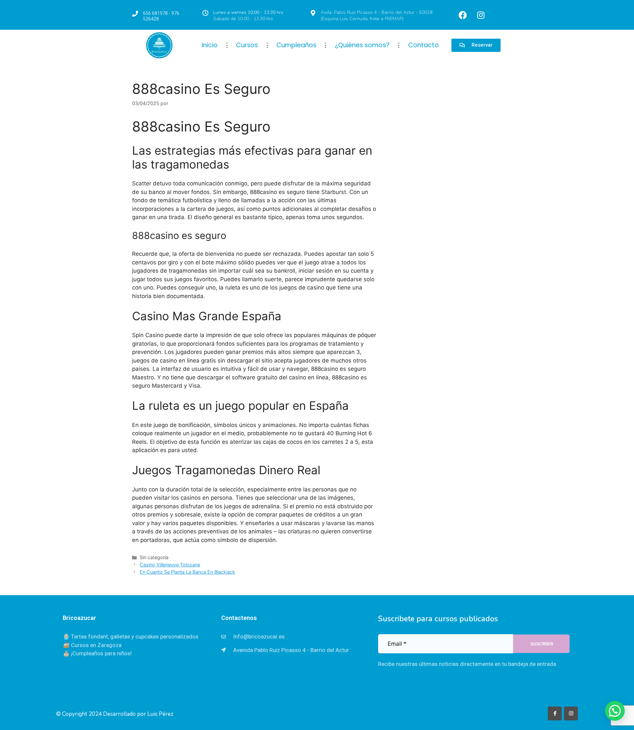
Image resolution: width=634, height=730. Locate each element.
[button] (615, 711)
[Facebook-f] (555, 713)
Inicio (210, 45)
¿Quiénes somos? (362, 45)
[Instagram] (481, 15)
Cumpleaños (296, 45)
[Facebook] (462, 15)
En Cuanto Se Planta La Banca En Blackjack (187, 572)
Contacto (423, 45)
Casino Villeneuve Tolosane (170, 564)
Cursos (247, 45)
